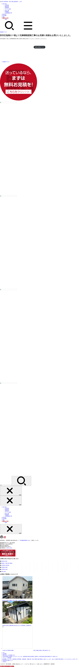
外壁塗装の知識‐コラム (7, 660)
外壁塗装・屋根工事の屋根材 (6, 563)
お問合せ (4, 661)
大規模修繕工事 (8, 12)
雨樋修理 (7, 11)
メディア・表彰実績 (6, 657)
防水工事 (7, 10)
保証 (3, 16)
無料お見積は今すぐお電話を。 (7, 666)
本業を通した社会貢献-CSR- (8, 655)
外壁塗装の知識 (4, 569)
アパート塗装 (8, 9)
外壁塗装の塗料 (4, 561)
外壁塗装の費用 (4, 567)
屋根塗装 (7, 6)
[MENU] (28, 29)
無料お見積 (3, 571)
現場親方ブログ (3, 32)
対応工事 (4, 3)
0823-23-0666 (9, 547)
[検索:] (6, 485)
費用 (6, 19)
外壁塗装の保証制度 (5, 565)
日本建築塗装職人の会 (25, 540)
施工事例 (4, 15)
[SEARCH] (9, 29)
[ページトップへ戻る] (14, 666)
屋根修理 (7, 7)
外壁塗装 (7, 5)
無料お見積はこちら (39, 47)
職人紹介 (4, 14)
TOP (3, 652)
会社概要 (4, 653)
